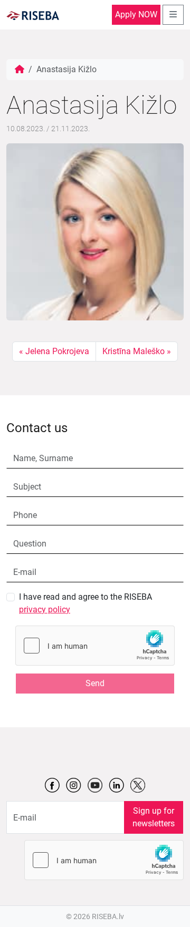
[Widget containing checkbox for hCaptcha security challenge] (95, 646)
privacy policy (44, 609)
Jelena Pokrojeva (57, 351)
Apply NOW (136, 14)
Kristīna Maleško (133, 351)
